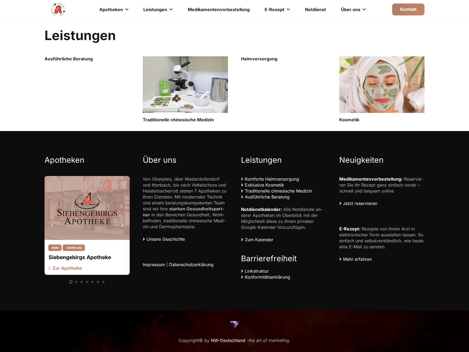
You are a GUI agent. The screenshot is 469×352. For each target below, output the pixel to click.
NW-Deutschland (228, 340)
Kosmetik (349, 119)
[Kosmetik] (381, 84)
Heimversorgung (259, 58)
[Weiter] (122, 225)
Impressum (154, 264)
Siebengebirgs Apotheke (80, 257)
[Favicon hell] (234, 325)
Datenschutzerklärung (191, 264)
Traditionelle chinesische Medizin (178, 119)
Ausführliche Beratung (69, 58)
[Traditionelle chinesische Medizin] (185, 84)
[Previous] (52, 225)
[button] (126, 9)
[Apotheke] (58, 9)
